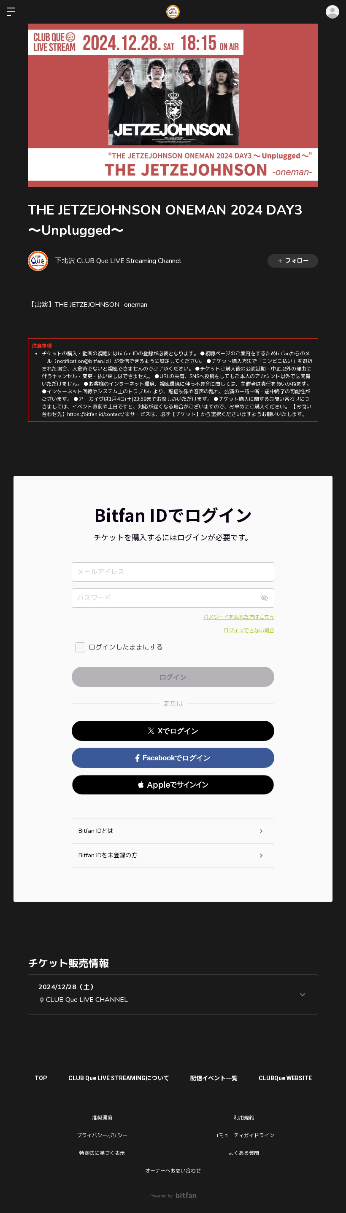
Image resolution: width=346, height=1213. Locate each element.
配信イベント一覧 (214, 1078)
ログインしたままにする (126, 647)
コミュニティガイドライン (244, 1135)
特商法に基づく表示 (102, 1153)
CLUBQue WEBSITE (285, 1078)
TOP (41, 1078)
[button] (173, 785)
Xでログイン (178, 731)
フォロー (297, 261)
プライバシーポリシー (102, 1135)
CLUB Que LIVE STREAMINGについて (118, 1078)
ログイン (332, 12)
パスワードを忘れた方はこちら (238, 617)
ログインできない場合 (249, 630)
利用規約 (244, 1117)
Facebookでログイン (177, 758)
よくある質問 (244, 1153)
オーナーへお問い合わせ (173, 1170)
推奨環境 (102, 1117)
